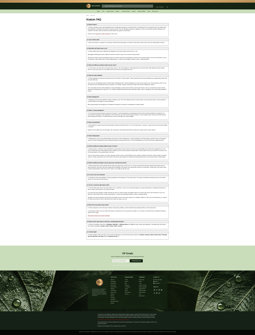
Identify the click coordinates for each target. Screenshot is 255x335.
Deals (98, 11)
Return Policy (113, 292)
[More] (130, 11)
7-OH (140, 283)
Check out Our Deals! (137, 1)
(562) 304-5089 (158, 279)
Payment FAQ (113, 286)
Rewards (112, 294)
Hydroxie (127, 285)
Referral (112, 295)
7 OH (103, 11)
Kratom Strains (142, 292)
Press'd (126, 281)
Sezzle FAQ (113, 285)
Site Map (174, 331)
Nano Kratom (142, 295)
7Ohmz (126, 288)
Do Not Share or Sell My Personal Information (162, 331)
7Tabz (126, 279)
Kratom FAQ (113, 283)
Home (87, 15)
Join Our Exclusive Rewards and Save (144, 1)
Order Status (113, 290)
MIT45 (126, 290)
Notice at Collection (148, 331)
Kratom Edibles (141, 11)
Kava (149, 11)
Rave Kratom (127, 292)
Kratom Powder (142, 290)
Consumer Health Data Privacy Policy (135, 331)
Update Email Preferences (121, 331)
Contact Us (113, 299)
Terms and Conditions (103, 331)
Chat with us (157, 283)
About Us (113, 279)
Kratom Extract (126, 11)
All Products (141, 279)
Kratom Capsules (142, 286)
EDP (126, 283)
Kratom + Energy (142, 285)
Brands (117, 11)
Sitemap (112, 303)
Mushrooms (155, 11)
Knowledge (113, 281)
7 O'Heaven (127, 286)
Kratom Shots (110, 11)
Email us (156, 281)
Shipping (112, 288)
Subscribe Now (136, 261)
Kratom (134, 11)
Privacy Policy (112, 331)
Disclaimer (113, 297)
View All (126, 294)
